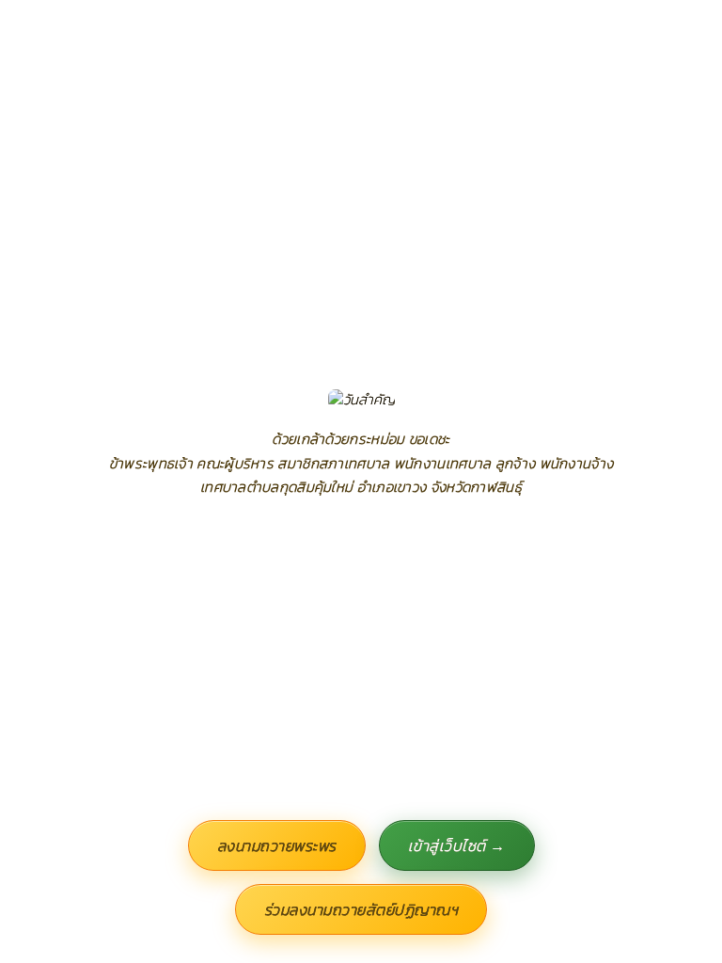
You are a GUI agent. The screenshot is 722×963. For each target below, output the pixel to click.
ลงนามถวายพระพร (277, 845)
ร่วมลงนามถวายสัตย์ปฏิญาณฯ (361, 909)
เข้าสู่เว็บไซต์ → (457, 845)
